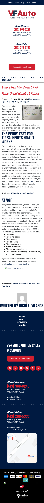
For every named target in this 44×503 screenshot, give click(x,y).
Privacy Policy (34, 472)
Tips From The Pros (10, 101)
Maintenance (33, 99)
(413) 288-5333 (22, 47)
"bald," (33, 181)
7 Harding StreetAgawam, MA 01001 (22, 51)
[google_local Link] (27, 368)
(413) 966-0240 (22, 29)
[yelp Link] (33, 368)
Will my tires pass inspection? (22, 193)
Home (22, 316)
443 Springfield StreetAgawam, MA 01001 (22, 33)
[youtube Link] (21, 368)
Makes (22, 325)
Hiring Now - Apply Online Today (22, 2)
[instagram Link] (38, 368)
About (22, 319)
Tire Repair (24, 101)
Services (22, 322)
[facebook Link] (10, 368)
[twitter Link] (15, 368)
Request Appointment (22, 66)
